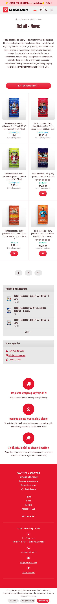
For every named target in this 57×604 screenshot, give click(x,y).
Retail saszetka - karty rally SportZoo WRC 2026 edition (42, 175)
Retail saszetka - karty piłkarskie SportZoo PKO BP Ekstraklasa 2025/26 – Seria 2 (14, 235)
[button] (43, 193)
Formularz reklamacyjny (28, 477)
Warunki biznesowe (28, 485)
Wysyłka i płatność (28, 489)
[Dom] (15, 10)
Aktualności (28, 516)
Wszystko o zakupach (28, 473)
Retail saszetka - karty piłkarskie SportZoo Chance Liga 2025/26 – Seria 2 (42, 234)
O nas (28, 500)
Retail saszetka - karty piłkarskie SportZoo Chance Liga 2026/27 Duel (14, 176)
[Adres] (28, 534)
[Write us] (28, 568)
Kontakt (28, 505)
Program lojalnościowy (28, 481)
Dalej (27, 332)
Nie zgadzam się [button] (28, 601)
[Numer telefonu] (28, 548)
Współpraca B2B (28, 509)
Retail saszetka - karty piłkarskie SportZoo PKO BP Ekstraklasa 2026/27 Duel (14, 126)
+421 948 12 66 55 (16, 351)
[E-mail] (28, 558)
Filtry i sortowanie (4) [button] (27, 85)
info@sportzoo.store (16, 355)
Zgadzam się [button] (43, 601)
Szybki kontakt (14, 359)
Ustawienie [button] (13, 601)
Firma (28, 497)
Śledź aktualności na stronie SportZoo (28, 447)
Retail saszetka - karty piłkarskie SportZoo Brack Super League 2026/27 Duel (42, 126)
